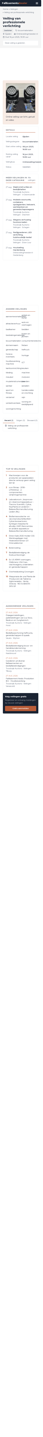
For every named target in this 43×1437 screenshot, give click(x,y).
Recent (9, 420)
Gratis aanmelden (20, 708)
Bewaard (32, 420)
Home (5, 9)
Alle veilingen (31, 179)
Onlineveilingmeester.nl (27, 34)
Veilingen (14, 9)
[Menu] (37, 3)
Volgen (20, 420)
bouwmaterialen (25, 30)
